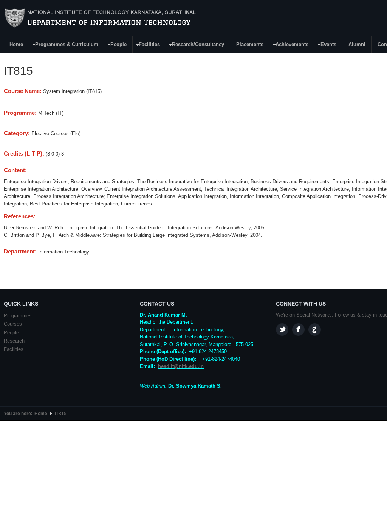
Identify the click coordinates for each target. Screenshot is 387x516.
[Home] (101, 18)
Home (16, 44)
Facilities (146, 45)
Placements (249, 44)
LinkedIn (314, 329)
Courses (13, 324)
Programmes (18, 315)
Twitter (282, 329)
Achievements (289, 45)
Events (325, 45)
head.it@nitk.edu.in (181, 366)
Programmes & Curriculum (63, 45)
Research (14, 341)
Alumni (356, 44)
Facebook (298, 329)
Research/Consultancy (195, 45)
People (116, 45)
